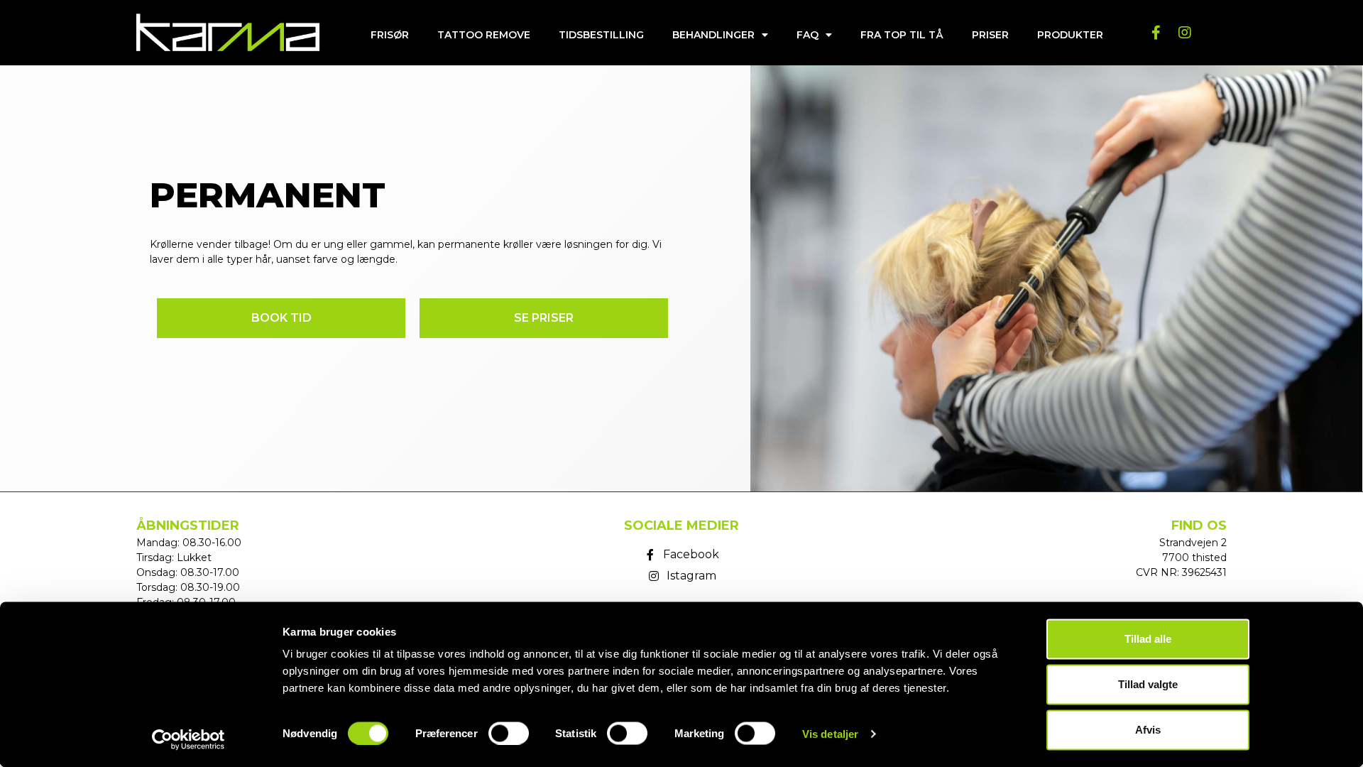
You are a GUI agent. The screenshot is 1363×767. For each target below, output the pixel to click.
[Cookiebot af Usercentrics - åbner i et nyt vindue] (188, 739)
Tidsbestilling (601, 34)
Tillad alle (1147, 639)
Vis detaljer (830, 733)
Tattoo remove (483, 34)
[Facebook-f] (1156, 32)
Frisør (390, 34)
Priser (990, 34)
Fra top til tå (901, 34)
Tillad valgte (1148, 684)
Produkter (1070, 34)
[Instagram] (1185, 32)
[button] (281, 318)
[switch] (508, 733)
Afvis (1148, 730)
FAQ (808, 34)
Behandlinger (713, 34)
